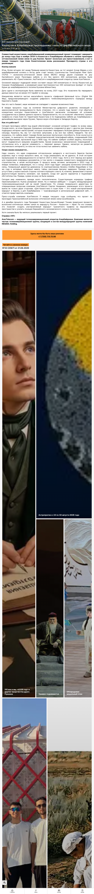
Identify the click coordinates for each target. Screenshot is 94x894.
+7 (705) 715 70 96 (47, 236)
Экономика (5, 39)
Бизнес (12, 39)
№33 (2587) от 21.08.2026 (15, 248)
